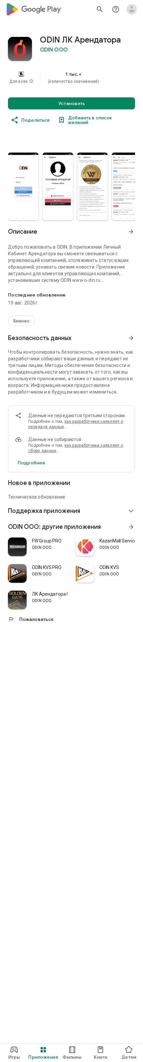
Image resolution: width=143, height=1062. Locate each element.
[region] (71, 77)
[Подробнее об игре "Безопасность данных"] (131, 338)
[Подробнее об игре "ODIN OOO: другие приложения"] (131, 527)
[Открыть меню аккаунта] (132, 9)
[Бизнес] (21, 321)
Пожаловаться (30, 619)
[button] (31, 81)
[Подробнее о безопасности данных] (31, 463)
